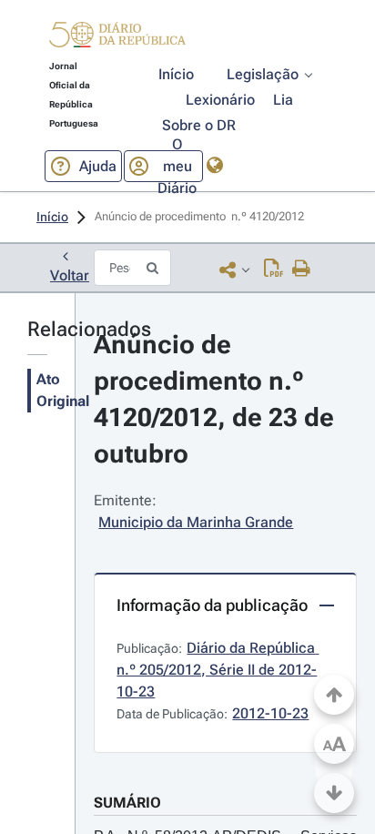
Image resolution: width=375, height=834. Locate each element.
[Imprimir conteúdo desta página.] (301, 269)
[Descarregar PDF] (273, 269)
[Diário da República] (117, 39)
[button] (117, 37)
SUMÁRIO (127, 802)
